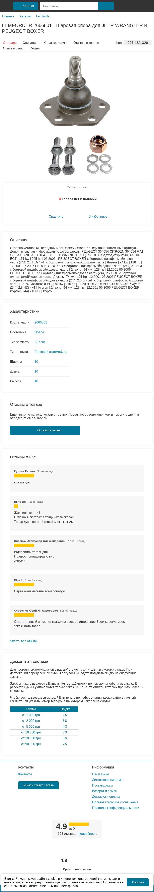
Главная (8, 16)
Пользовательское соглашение (115, 802)
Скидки (34, 48)
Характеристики (55, 42)
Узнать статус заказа (38, 785)
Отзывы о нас (13, 48)
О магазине (100, 774)
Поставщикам (102, 785)
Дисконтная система (107, 780)
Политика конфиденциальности (115, 808)
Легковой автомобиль (50, 352)
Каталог (25, 16)
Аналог (39, 342)
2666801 (40, 322)
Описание (30, 42)
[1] (120, 6)
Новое (39, 332)
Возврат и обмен (104, 791)
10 (36, 361)
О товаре (10, 42)
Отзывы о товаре (86, 42)
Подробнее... (87, 833)
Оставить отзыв (77, 187)
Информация (103, 767)
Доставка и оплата (106, 796)
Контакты (26, 767)
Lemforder (43, 16)
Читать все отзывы (24, 641)
